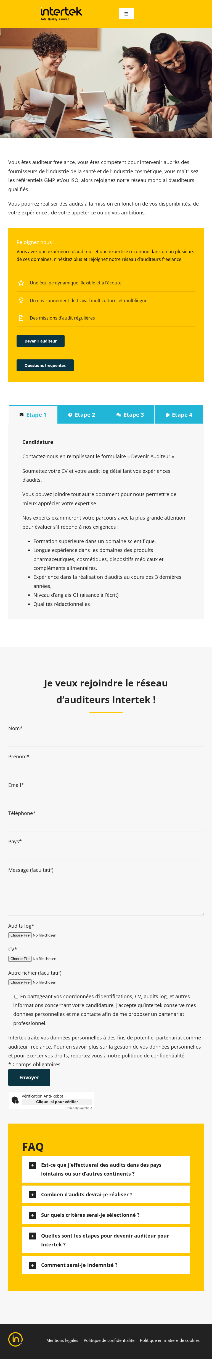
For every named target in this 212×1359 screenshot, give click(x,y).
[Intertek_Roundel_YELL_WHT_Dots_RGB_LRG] (15, 1334)
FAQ (33, 1146)
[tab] (33, 414)
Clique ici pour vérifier (57, 1101)
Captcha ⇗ (79, 1108)
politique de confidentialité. (154, 1055)
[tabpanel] (106, 521)
